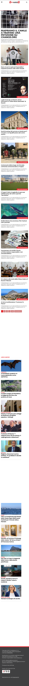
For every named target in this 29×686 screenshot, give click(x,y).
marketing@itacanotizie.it (18, 661)
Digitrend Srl (16, 677)
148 (12, 311)
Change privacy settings (8, 665)
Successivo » (18, 311)
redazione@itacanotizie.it (11, 660)
